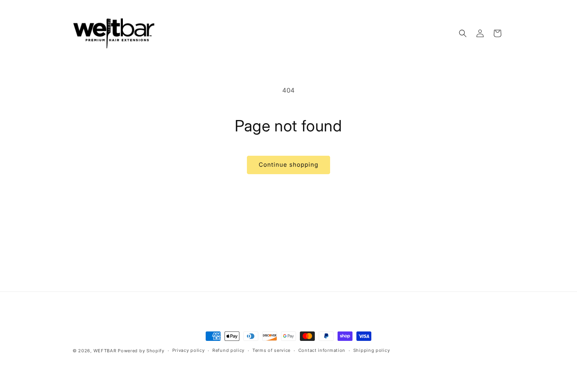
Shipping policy (371, 350)
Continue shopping (288, 164)
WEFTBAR (105, 350)
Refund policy (228, 350)
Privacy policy (188, 350)
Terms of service (271, 350)
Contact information (321, 350)
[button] (462, 33)
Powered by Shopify (141, 350)
